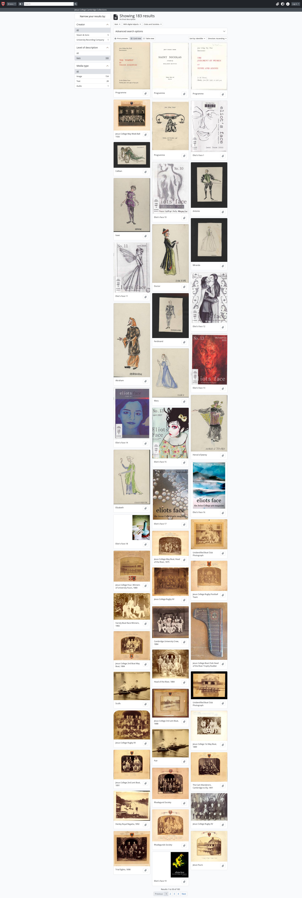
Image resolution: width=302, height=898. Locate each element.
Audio (92, 86)
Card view (137, 38)
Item (92, 58)
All (78, 30)
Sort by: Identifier (197, 38)
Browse (11, 4)
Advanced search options (129, 31)
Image (92, 77)
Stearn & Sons (92, 35)
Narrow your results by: (92, 16)
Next (184, 894)
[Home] (4, 4)
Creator (81, 24)
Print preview (122, 38)
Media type (83, 65)
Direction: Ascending (216, 38)
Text (92, 82)
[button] (277, 4)
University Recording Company (92, 40)
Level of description (87, 47)
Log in (295, 4)
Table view (149, 38)
